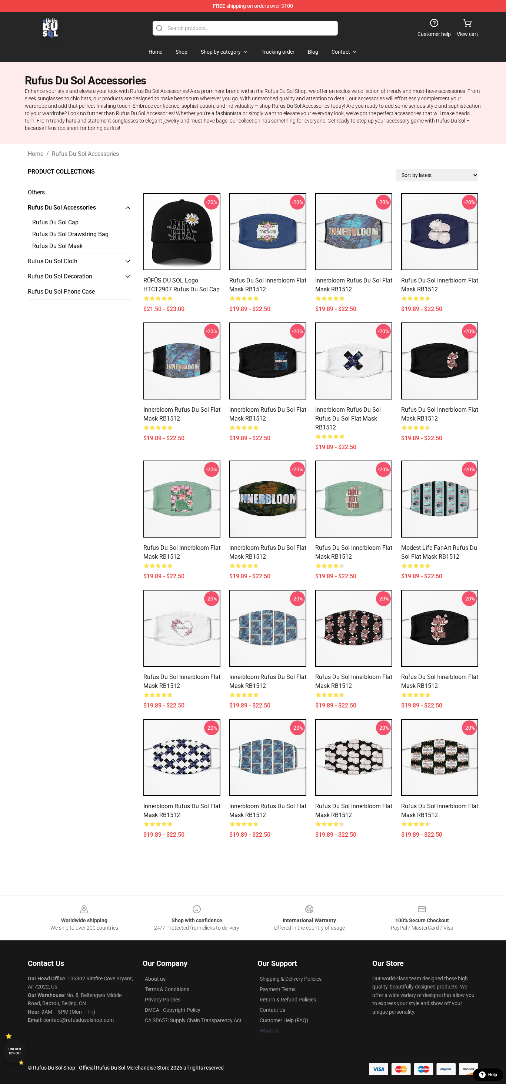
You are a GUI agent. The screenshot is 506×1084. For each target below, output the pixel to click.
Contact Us (272, 1010)
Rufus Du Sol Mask (57, 246)
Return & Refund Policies (288, 1000)
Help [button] (492, 1074)
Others (36, 192)
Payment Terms (278, 989)
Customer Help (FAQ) (284, 1020)
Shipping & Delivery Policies (291, 979)
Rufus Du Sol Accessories (85, 153)
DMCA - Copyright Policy (172, 1010)
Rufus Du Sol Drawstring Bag (70, 234)
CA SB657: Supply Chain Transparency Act (193, 1020)
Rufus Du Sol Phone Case (61, 291)
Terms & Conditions (167, 989)
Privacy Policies (162, 1000)
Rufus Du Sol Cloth (52, 261)
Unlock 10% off (15, 1051)
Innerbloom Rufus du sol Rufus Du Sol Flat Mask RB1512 (348, 418)
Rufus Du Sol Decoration (60, 276)
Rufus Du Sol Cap (55, 222)
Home (35, 153)
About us (155, 979)
